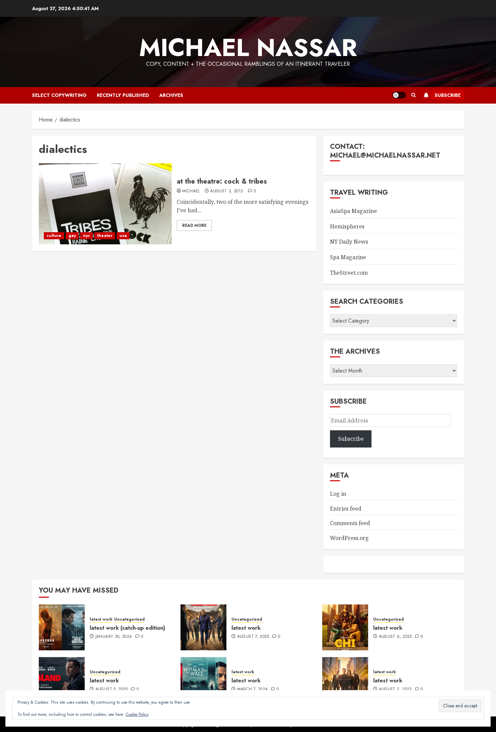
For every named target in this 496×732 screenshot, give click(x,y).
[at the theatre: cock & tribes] (105, 203)
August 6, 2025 (395, 637)
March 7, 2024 (252, 689)
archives (171, 95)
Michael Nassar (248, 47)
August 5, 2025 (111, 689)
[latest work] (203, 627)
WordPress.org (349, 538)
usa (123, 236)
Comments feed (350, 523)
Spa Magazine (348, 257)
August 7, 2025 (253, 637)
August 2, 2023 (395, 689)
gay (72, 236)
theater (104, 236)
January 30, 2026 (113, 637)
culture (54, 236)
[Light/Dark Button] (399, 95)
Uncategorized (129, 619)
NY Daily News (349, 241)
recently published (123, 95)
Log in (338, 493)
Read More (194, 225)
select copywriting (59, 95)
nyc (86, 236)
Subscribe (448, 95)
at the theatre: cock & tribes (222, 181)
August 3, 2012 (226, 191)
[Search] (413, 95)
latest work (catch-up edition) (127, 628)
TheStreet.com (349, 272)
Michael (191, 191)
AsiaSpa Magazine (353, 211)
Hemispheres (347, 226)
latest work (101, 619)
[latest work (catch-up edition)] (62, 627)
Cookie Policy (137, 714)
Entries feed (345, 508)
